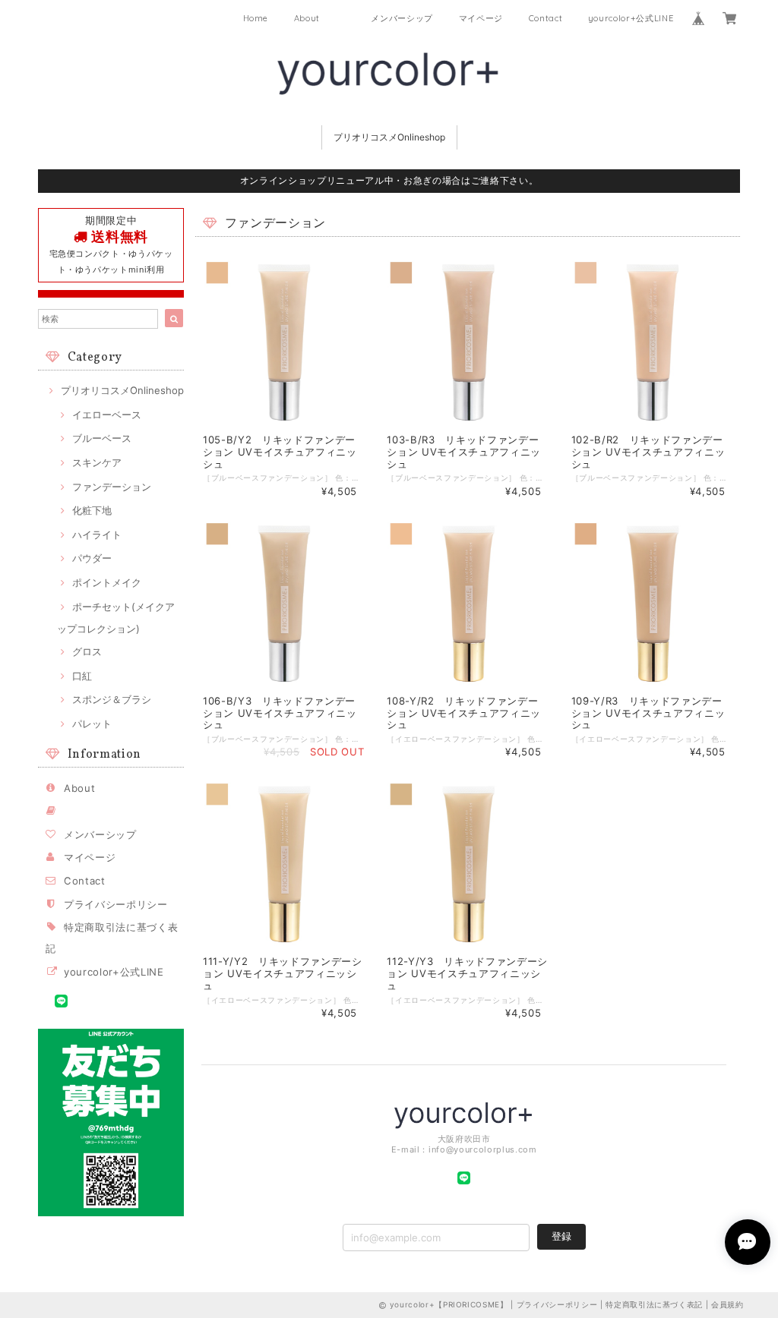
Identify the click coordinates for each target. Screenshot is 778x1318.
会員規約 (727, 1304)
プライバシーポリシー (116, 904)
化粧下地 (92, 510)
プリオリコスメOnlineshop (389, 137)
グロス (87, 651)
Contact (546, 18)
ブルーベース (101, 438)
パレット (92, 723)
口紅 (82, 676)
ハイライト (97, 534)
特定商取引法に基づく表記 (654, 1304)
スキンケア (97, 462)
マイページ (481, 18)
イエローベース (106, 414)
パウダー (92, 558)
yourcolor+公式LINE (631, 18)
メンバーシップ (402, 18)
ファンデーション (111, 487)
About (307, 18)
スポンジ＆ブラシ (111, 699)
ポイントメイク (106, 582)
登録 (561, 1236)
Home (256, 18)
